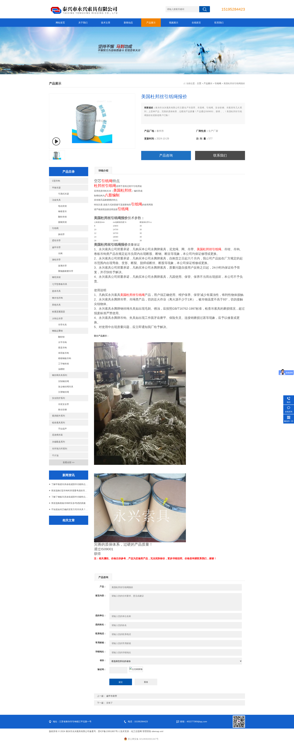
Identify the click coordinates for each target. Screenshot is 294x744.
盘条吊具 (56, 291)
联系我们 (219, 22)
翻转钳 (61, 337)
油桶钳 (61, 369)
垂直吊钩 (62, 347)
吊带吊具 (62, 324)
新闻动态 (128, 22)
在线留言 (196, 22)
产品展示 (151, 22)
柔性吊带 (56, 240)
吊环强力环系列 (59, 448)
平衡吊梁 (56, 187)
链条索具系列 (58, 422)
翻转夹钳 (62, 217)
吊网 (60, 253)
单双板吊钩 (63, 353)
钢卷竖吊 (62, 211)
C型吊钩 (56, 181)
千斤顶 (55, 455)
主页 (199, 83)
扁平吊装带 (111, 696)
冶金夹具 (56, 200)
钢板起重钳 (57, 331)
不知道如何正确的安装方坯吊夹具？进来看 (69, 509)
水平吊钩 (62, 342)
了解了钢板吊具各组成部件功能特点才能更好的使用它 (69, 497)
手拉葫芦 (62, 428)
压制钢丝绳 (63, 381)
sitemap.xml (157, 731)
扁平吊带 (56, 247)
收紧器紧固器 (58, 311)
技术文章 (105, 22)
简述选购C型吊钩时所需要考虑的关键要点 (69, 490)
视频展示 (173, 22)
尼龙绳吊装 (57, 435)
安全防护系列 (58, 398)
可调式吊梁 (63, 194)
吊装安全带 (63, 404)
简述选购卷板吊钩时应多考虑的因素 (68, 503)
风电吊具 (56, 305)
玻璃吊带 (62, 265)
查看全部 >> (68, 462)
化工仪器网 (136, 731)
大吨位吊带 (57, 318)
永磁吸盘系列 (58, 441)
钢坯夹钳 (56, 277)
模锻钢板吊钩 (64, 358)
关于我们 (83, 22)
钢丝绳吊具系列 (59, 375)
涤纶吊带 (56, 259)
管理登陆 (146, 731)
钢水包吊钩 (57, 298)
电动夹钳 (62, 206)
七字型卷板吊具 (59, 284)
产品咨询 (166, 155)
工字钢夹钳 (63, 363)
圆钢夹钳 (62, 222)
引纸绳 (218, 83)
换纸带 (61, 234)
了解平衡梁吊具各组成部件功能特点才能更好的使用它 (69, 484)
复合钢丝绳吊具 (65, 386)
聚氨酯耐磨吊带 (65, 271)
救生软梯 (62, 409)
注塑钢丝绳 (63, 392)
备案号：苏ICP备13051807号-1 (104, 731)
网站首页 (60, 22)
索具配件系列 (58, 415)
